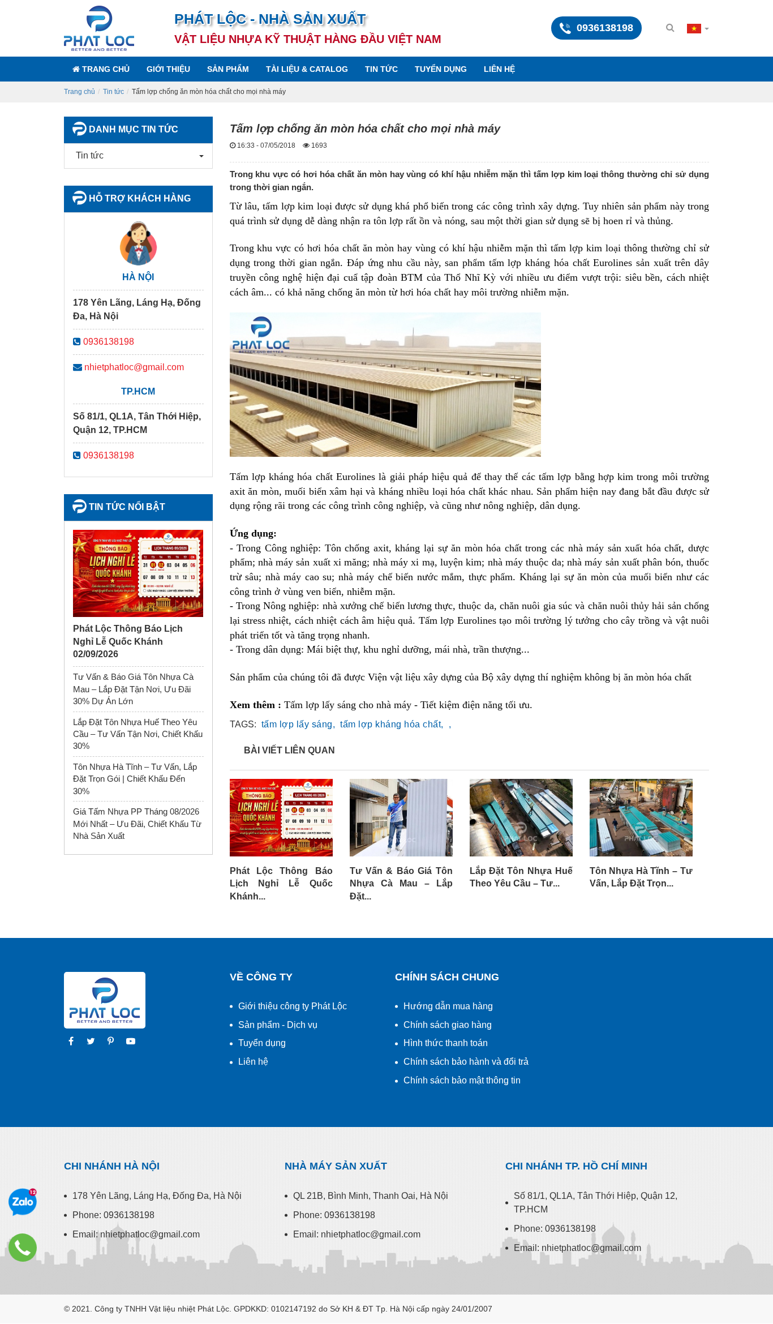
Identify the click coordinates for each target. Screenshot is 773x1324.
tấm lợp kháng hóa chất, (392, 724)
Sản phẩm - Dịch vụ (277, 1025)
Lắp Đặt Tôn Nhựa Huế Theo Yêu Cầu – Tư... (521, 877)
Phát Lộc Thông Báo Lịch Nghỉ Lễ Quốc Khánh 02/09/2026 (128, 641)
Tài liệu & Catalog (307, 69)
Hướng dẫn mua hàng (448, 1006)
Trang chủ (105, 69)
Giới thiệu (168, 69)
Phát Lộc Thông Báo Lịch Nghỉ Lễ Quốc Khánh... (281, 883)
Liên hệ (499, 69)
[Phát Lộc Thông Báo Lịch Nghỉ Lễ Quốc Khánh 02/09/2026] (138, 572)
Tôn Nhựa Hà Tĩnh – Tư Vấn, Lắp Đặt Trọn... (641, 877)
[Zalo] (22, 1202)
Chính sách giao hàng (447, 1025)
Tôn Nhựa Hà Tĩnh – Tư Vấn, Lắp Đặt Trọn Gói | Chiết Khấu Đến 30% (135, 779)
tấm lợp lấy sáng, (298, 724)
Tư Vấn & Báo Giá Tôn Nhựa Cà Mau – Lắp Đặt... (401, 883)
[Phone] (22, 1248)
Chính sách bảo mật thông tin (462, 1080)
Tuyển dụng (441, 69)
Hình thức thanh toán (445, 1043)
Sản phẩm (228, 69)
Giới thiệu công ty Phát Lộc (292, 1006)
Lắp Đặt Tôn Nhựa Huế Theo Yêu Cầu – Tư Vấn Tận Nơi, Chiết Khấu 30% (138, 734)
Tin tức (381, 69)
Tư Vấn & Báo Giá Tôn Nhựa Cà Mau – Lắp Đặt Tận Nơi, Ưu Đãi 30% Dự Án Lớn (133, 689)
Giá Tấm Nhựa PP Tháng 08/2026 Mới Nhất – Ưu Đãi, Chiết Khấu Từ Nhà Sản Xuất (137, 824)
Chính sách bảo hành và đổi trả (466, 1061)
